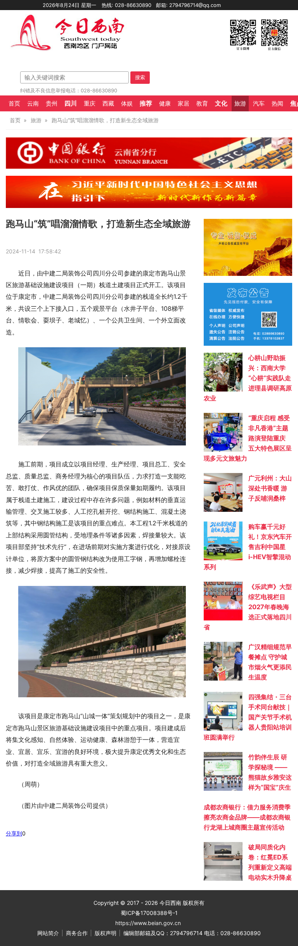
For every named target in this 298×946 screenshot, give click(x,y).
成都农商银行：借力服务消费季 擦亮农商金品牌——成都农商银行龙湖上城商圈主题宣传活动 (247, 817)
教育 (202, 103)
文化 (221, 103)
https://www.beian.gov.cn (148, 923)
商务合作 (77, 933)
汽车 (259, 103)
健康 (165, 103)
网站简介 (48, 933)
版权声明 (105, 933)
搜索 (140, 77)
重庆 (89, 103)
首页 (14, 103)
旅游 (240, 103)
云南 (33, 103)
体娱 (127, 103)
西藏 (108, 103)
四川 (70, 103)
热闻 (277, 103)
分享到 (14, 833)
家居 (183, 103)
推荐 (146, 103)
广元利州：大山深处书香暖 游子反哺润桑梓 (270, 488)
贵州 (51, 103)
